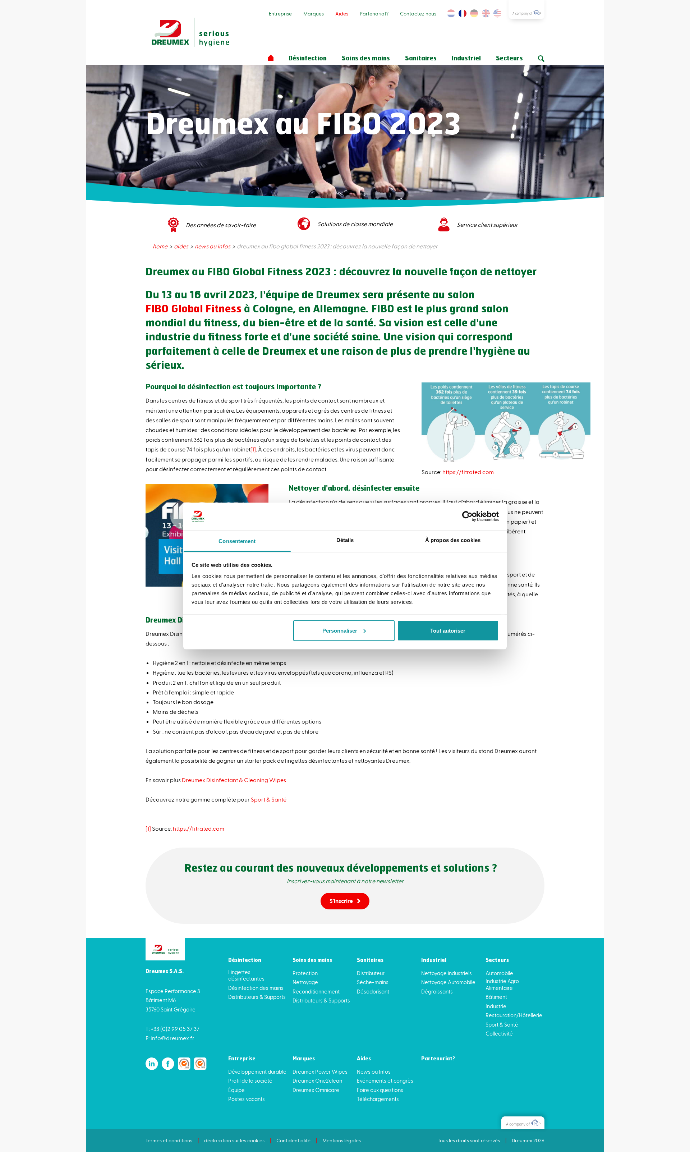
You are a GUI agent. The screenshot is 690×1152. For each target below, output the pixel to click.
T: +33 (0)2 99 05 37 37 (172, 1028)
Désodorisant (373, 991)
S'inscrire (341, 900)
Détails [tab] (345, 540)
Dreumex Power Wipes (320, 1071)
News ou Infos (374, 1071)
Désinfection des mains (256, 988)
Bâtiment (496, 996)
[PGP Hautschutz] (522, 1122)
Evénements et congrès (385, 1080)
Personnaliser (339, 630)
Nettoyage (305, 982)
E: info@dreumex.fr (170, 1037)
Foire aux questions (380, 1090)
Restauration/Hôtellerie (514, 1015)
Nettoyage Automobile (448, 982)
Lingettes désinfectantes (246, 975)
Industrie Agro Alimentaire (502, 984)
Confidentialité (293, 1140)
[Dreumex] (190, 32)
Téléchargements (378, 1099)
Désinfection (308, 58)
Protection (305, 973)
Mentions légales (341, 1140)
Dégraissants (437, 991)
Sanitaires (421, 58)
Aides (341, 13)
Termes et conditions (169, 1140)
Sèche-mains (372, 982)
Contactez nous (418, 13)
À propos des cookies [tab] (452, 540)
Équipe (236, 1090)
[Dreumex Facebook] (168, 1064)
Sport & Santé (268, 799)
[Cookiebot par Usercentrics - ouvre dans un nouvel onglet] (467, 516)
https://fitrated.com (468, 471)
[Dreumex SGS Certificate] (184, 1063)
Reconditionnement (316, 991)
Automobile (499, 973)
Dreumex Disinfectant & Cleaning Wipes (234, 779)
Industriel (466, 58)
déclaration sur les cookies (234, 1140)
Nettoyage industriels (446, 973)
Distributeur (371, 973)
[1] (253, 449)
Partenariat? (374, 13)
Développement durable (257, 1071)
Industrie (496, 1006)
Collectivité (499, 1033)
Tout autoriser (447, 630)
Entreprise (280, 13)
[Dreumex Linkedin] (152, 1064)
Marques (313, 13)
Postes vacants (246, 1099)
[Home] (270, 58)
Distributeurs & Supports (257, 996)
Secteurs (509, 58)
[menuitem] (161, 246)
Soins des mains (366, 58)
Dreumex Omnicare (316, 1090)
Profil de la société (250, 1080)
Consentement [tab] (237, 541)
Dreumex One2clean (317, 1080)
